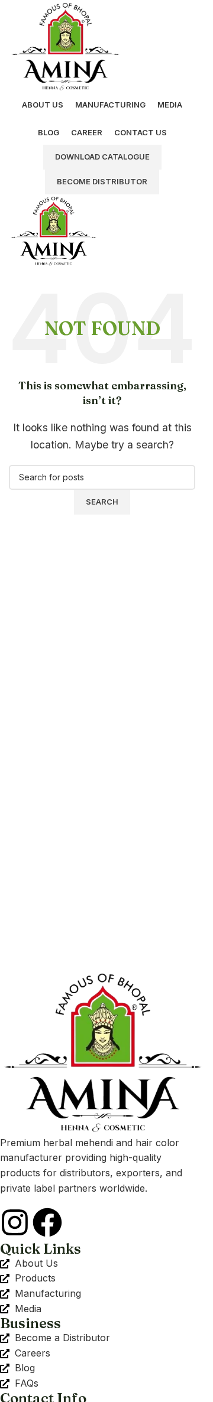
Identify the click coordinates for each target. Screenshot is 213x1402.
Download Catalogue (102, 156)
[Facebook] (47, 1222)
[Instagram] (15, 1222)
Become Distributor (102, 181)
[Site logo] (65, 45)
